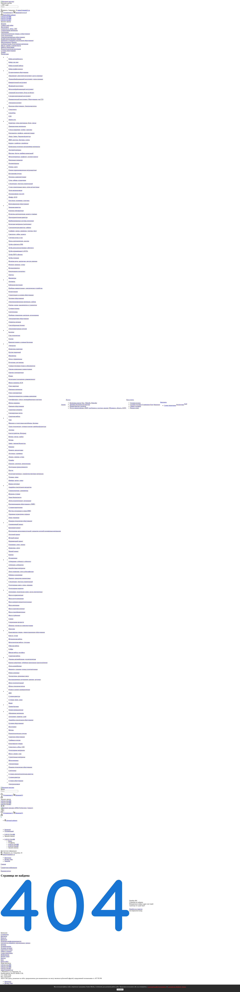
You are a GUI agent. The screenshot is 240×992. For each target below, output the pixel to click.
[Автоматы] (35, 280)
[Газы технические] (35, 334)
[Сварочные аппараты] (35, 408)
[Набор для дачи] (35, 60)
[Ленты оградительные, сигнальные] (35, 499)
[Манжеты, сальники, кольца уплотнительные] (35, 668)
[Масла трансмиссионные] (35, 607)
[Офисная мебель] (35, 644)
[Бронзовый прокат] (35, 526)
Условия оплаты (6, 946)
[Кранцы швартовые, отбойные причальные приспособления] (35, 661)
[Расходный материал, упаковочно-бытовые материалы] (35, 472)
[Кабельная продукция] (35, 283)
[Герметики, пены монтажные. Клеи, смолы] (35, 121)
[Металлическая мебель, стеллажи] (35, 641)
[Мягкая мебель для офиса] (35, 651)
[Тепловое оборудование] (35, 297)
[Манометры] (35, 276)
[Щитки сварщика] (35, 401)
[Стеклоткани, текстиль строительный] (35, 182)
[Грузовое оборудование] (35, 722)
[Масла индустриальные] (35, 597)
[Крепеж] (35, 553)
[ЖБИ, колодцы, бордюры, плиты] (35, 138)
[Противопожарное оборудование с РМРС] (35, 502)
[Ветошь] (35, 438)
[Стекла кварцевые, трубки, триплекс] (35, 128)
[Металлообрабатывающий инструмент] (35, 87)
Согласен (120, 989)
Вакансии (4, 939)
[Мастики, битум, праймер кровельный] (35, 152)
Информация (5, 955)
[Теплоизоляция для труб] (35, 192)
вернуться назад (137, 911)
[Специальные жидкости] (35, 620)
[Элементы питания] (35, 320)
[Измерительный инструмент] (35, 81)
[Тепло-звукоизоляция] (35, 189)
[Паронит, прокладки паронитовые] (35, 577)
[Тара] (35, 418)
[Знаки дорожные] (35, 516)
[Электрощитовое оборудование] (35, 317)
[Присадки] (35, 627)
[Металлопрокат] (35, 759)
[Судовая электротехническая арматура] (35, 772)
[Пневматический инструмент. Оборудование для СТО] (35, 98)
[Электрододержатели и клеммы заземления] (35, 394)
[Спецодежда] (35, 108)
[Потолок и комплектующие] (35, 175)
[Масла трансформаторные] (35, 610)
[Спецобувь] (35, 111)
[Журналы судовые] (35, 492)
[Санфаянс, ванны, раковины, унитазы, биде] (35, 229)
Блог (2, 960)
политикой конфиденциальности (157, 987)
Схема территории (7, 953)
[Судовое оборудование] (35, 779)
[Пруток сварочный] (35, 351)
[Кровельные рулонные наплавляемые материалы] (35, 145)
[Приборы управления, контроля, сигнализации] (35, 313)
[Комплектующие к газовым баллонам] (35, 340)
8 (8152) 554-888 (6, 16)
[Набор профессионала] (35, 67)
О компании (5, 934)
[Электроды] (35, 344)
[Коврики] (35, 445)
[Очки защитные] (35, 384)
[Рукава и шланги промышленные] (35, 688)
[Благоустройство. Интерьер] (35, 431)
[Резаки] (35, 374)
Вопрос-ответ (5, 956)
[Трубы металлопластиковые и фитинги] (35, 246)
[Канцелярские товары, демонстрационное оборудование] (35, 630)
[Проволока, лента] (35, 546)
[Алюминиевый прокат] (35, 523)
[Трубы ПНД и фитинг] (35, 253)
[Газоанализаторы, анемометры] (35, 489)
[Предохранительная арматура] (35, 216)
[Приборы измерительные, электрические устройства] (35, 286)
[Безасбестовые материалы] (35, 566)
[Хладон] (35, 337)
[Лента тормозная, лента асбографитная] (35, 570)
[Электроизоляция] (35, 782)
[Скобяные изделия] (35, 738)
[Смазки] (35, 617)
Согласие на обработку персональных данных (15, 943)
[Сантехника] (35, 769)
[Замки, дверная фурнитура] (35, 442)
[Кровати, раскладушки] (35, 448)
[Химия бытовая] (35, 705)
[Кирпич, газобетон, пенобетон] (35, 141)
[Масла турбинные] (35, 614)
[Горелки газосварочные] (35, 371)
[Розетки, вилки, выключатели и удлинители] (35, 303)
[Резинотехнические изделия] (35, 732)
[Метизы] (35, 728)
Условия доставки (6, 948)
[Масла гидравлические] (35, 593)
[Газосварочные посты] (35, 411)
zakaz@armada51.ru (24, 10)
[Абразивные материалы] (35, 711)
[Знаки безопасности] (35, 496)
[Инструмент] (35, 725)
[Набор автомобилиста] (35, 57)
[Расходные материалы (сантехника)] (35, 222)
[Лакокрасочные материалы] (35, 125)
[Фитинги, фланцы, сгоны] (35, 263)
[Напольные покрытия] (35, 158)
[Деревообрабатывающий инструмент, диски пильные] (35, 77)
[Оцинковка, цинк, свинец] (35, 543)
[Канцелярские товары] (35, 742)
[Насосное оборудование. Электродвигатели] (35, 104)
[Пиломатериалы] (35, 162)
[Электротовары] (35, 762)
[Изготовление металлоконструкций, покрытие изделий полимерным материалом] (35, 529)
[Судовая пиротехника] (35, 506)
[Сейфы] (35, 647)
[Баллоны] (35, 330)
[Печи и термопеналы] (35, 357)
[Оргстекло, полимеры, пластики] (35, 199)
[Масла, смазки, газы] (35, 752)
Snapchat (7, 861)
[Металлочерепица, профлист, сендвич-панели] (35, 155)
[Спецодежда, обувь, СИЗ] (35, 745)
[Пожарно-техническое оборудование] (35, 519)
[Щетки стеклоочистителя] (35, 684)
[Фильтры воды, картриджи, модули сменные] (35, 259)
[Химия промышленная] (35, 708)
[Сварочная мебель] (35, 415)
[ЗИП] (35, 691)
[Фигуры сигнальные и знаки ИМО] (35, 509)
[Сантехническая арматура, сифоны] (35, 226)
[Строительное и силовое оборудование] (35, 293)
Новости (3, 938)
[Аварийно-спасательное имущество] (35, 485)
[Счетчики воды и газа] (35, 236)
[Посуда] (35, 469)
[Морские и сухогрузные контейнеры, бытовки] (35, 421)
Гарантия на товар (6, 949)
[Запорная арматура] (35, 205)
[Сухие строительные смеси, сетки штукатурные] (35, 185)
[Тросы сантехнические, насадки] (35, 239)
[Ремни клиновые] (35, 671)
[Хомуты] (35, 273)
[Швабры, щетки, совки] (35, 479)
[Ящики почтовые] (35, 482)
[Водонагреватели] (35, 266)
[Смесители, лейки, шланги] (35, 232)
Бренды (3, 958)
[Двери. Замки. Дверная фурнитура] (35, 135)
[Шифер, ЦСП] (35, 195)
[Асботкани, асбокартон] (35, 563)
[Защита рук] (35, 118)
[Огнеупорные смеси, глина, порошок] (35, 583)
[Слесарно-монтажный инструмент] (35, 94)
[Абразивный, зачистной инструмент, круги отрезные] (35, 74)
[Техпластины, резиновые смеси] (35, 674)
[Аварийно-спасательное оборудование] (35, 718)
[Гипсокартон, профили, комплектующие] (35, 131)
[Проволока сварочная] (35, 347)
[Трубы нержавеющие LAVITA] (35, 249)
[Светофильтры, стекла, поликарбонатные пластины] (35, 398)
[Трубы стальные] (35, 256)
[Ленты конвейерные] (35, 664)
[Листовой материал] (35, 148)
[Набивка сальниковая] (35, 573)
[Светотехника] (35, 310)
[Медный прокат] (35, 536)
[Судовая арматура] (35, 695)
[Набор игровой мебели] (35, 64)
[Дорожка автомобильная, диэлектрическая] (35, 657)
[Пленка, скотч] (35, 165)
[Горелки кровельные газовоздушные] (35, 367)
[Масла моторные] (35, 603)
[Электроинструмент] (35, 101)
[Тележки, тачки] (35, 475)
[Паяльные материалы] (35, 388)
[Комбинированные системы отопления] (35, 219)
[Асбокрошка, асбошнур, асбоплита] (35, 560)
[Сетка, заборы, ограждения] (35, 179)
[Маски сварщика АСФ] (35, 381)
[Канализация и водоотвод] (35, 270)
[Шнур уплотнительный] (35, 681)
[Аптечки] (35, 428)
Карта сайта (4, 961)
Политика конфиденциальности (11, 941)
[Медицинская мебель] (35, 637)
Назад (10, 841)
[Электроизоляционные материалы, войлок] (35, 300)
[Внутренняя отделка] (35, 172)
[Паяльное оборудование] (35, 404)
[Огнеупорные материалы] (35, 749)
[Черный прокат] (35, 550)
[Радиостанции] (35, 290)
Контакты (4, 936)
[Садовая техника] (35, 307)
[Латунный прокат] (35, 533)
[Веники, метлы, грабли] (35, 435)
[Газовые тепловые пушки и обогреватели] (35, 364)
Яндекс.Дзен (8, 859)
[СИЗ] (35, 114)
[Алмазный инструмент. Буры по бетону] (35, 91)
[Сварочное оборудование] (35, 735)
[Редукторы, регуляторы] (35, 361)
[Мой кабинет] (2, 797)
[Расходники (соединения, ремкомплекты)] (35, 378)
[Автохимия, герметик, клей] (35, 715)
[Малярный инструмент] (35, 84)
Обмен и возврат (6, 951)
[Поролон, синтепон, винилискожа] (35, 462)
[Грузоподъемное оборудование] (35, 71)
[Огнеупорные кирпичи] (35, 587)
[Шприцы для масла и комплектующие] (35, 624)
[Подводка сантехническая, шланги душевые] (35, 212)
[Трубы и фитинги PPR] (35, 243)
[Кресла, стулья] (35, 634)
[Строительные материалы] (35, 755)
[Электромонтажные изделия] (35, 327)
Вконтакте (7, 857)
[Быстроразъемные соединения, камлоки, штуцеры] (35, 678)
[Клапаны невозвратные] (35, 209)
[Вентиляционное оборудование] (35, 202)
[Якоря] (35, 701)
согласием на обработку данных (177, 987)
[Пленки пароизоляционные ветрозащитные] (35, 168)
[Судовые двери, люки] (35, 698)
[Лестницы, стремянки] (35, 452)
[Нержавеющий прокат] (35, 539)
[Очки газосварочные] (35, 391)
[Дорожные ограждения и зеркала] (35, 512)
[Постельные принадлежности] (35, 465)
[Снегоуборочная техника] (35, 324)
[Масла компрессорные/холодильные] (35, 600)
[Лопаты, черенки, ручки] (35, 455)
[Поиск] (1, 793)
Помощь (3, 944)
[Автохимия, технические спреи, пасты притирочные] (35, 590)
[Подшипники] (35, 556)
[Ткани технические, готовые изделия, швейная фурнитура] (35, 425)
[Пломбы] (35, 458)
